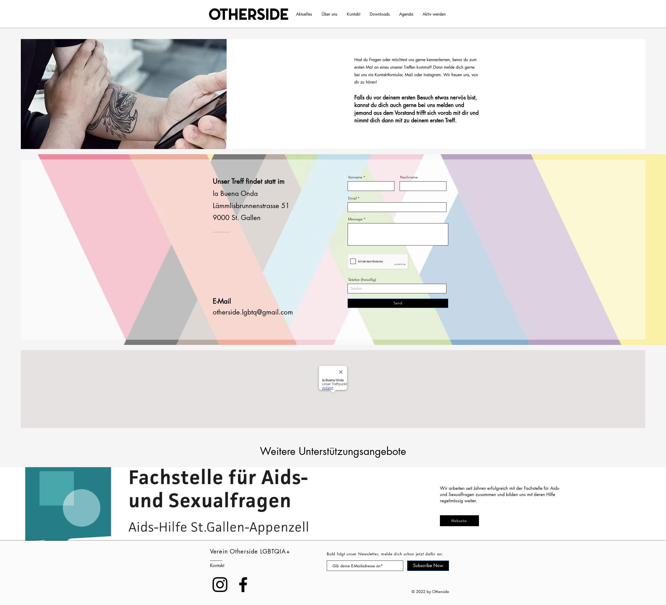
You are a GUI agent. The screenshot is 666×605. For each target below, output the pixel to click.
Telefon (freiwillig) (362, 279)
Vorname (355, 177)
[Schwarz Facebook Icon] (243, 585)
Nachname (409, 177)
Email (352, 198)
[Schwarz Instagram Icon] (220, 585)
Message (355, 219)
